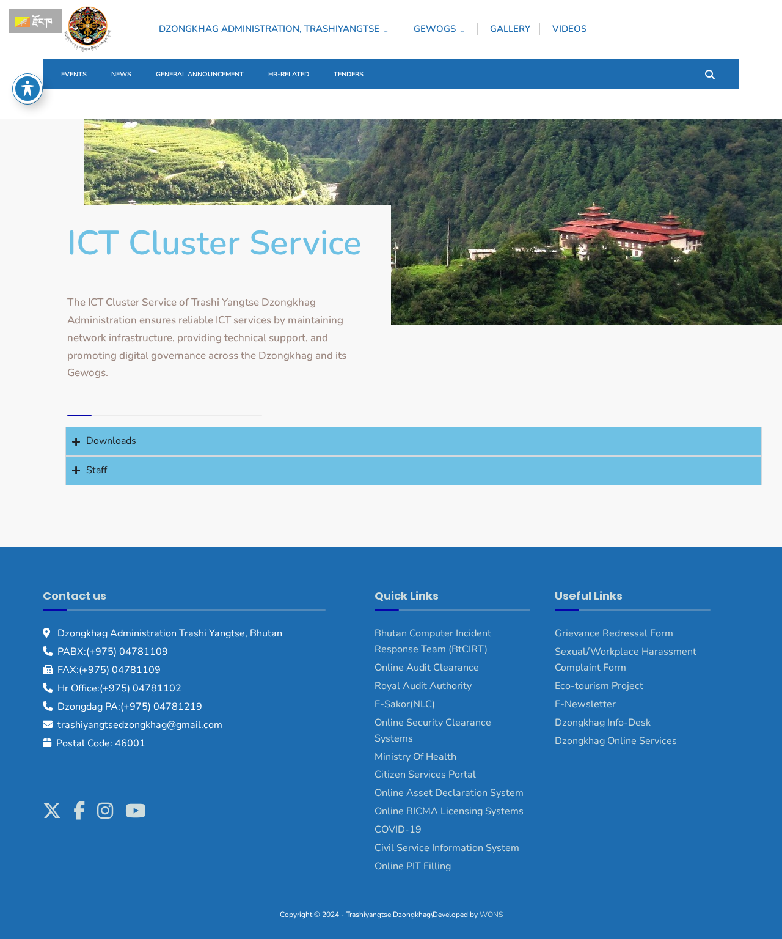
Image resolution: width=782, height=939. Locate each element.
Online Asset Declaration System (449, 793)
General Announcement (200, 74)
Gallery (510, 29)
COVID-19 (398, 829)
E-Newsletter (585, 704)
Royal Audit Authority (423, 686)
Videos (569, 29)
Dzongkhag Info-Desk (603, 722)
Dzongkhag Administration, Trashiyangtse (269, 29)
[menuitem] (280, 27)
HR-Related (288, 74)
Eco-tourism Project (599, 686)
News (121, 74)
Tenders (349, 74)
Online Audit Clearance (427, 667)
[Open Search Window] (710, 73)
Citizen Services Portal (425, 774)
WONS (491, 914)
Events (74, 74)
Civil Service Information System (447, 848)
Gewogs (435, 29)
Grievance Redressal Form (614, 633)
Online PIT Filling (413, 866)
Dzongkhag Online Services (616, 741)
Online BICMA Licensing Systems (449, 811)
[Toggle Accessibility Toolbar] (27, 88)
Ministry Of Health (415, 757)
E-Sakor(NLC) (405, 704)
